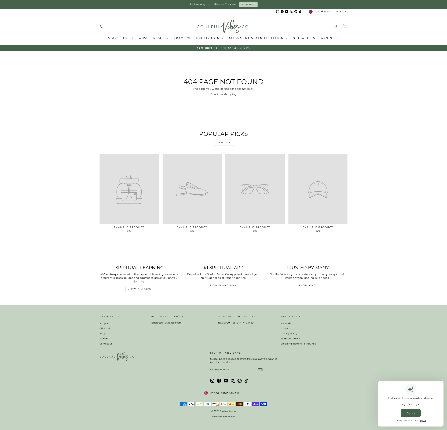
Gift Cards (105, 328)
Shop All (104, 323)
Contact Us (106, 343)
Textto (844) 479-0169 (236, 322)
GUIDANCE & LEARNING (314, 38)
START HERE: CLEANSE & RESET (137, 38)
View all (223, 142)
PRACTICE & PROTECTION (197, 38)
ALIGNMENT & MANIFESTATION (257, 38)
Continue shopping (223, 94)
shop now (307, 285)
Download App (223, 285)
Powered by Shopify (223, 416)
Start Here (248, 4)
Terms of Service (290, 338)
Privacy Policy (289, 333)
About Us (286, 328)
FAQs (103, 333)
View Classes (139, 289)
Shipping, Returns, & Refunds (298, 343)
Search (104, 338)
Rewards (286, 323)
